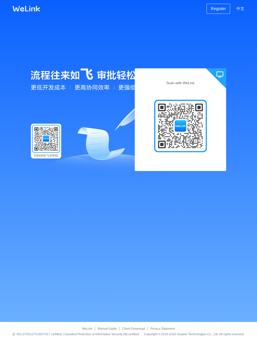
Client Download (133, 328)
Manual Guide (107, 328)
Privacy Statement (162, 328)
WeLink (87, 328)
